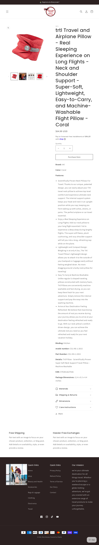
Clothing (31, 498)
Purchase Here (74, 157)
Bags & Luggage (34, 492)
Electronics (32, 503)
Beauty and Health (35, 481)
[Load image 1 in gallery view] (14, 76)
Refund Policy (55, 476)
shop (30, 476)
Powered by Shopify (56, 537)
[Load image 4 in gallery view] (39, 76)
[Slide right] (47, 76)
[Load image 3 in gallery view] (31, 76)
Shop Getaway (46, 537)
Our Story (53, 487)
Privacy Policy (55, 470)
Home (30, 470)
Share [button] (60, 414)
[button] (7, 11)
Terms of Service (56, 481)
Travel (30, 509)
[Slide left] (8, 76)
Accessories (32, 487)
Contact (53, 492)
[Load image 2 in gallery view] (22, 76)
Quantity (59, 144)
